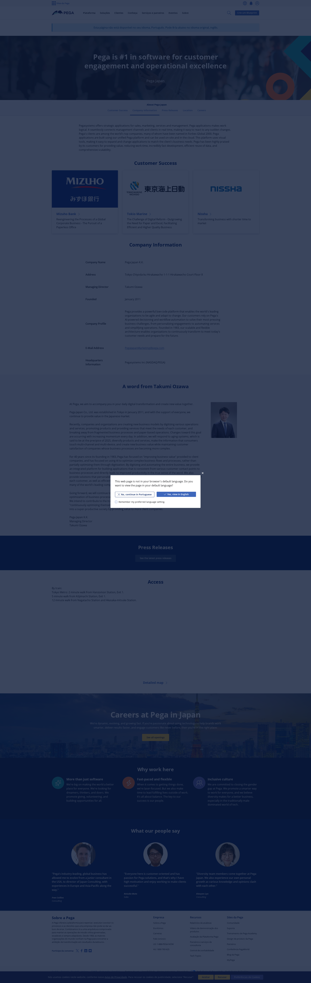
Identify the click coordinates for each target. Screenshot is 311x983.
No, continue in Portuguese (136, 494)
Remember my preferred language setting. (142, 501)
